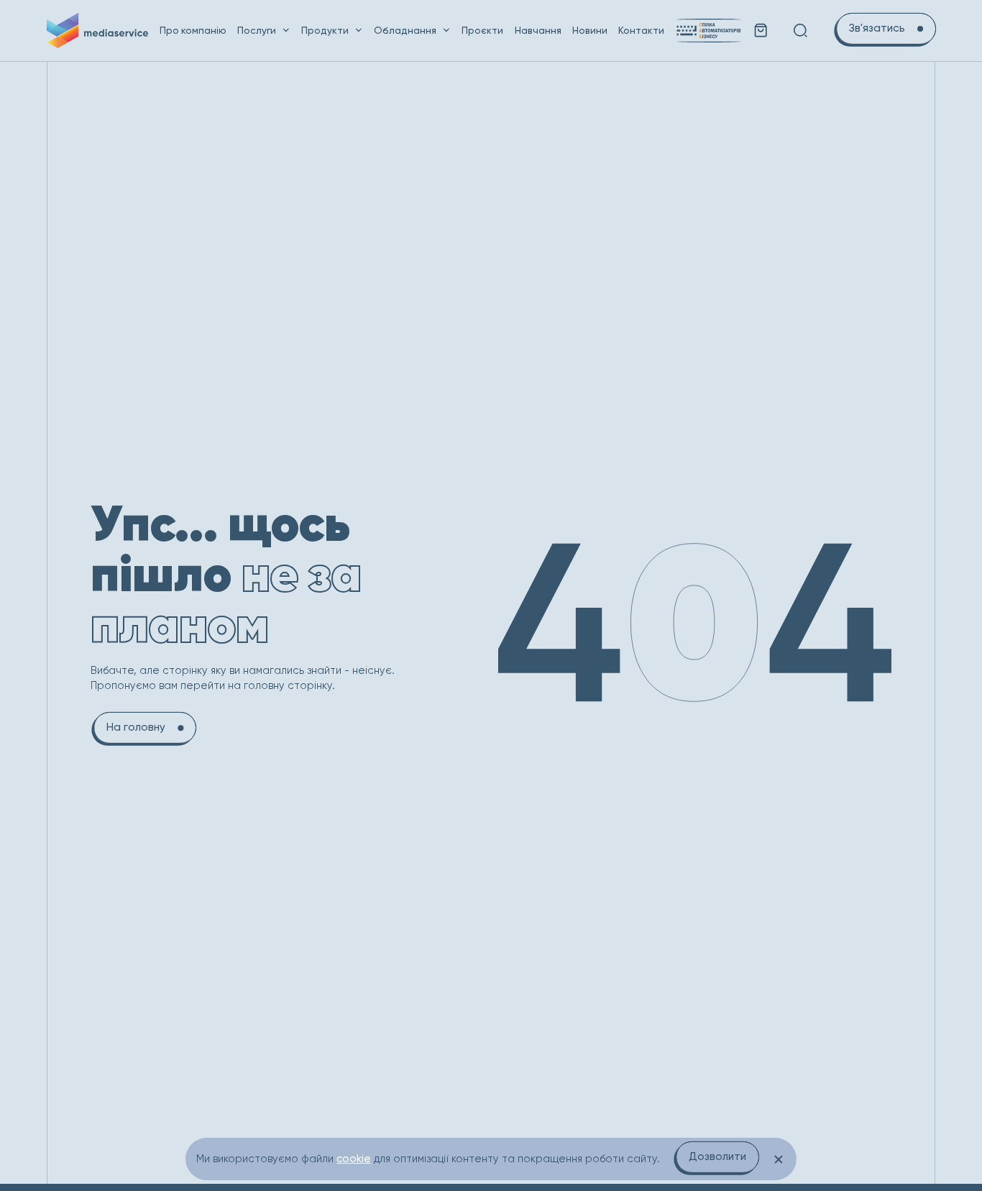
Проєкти (482, 30)
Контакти (641, 30)
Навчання (538, 30)
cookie (353, 1158)
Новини (589, 30)
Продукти (325, 30)
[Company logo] (97, 30)
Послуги (256, 30)
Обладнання (405, 30)
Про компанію (193, 30)
